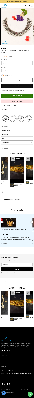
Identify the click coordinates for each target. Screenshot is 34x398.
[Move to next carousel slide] (31, 222)
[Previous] (2, 1)
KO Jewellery (11, 389)
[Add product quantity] (7, 70)
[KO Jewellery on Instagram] (5, 351)
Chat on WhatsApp (17, 95)
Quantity (3, 67)
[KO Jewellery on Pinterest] (7, 351)
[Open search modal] (25, 5)
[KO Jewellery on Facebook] (2, 351)
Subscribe (30, 379)
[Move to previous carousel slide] (2, 222)
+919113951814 (24, 1)
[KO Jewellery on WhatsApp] (10, 351)
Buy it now (17, 85)
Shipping (10, 90)
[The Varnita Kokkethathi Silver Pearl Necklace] (16, 222)
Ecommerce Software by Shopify (7, 392)
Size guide (6, 148)
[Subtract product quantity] (3, 70)
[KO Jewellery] (5, 6)
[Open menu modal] (31, 5)
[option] (17, 172)
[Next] (31, 1)
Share (5, 192)
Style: (6, 59)
